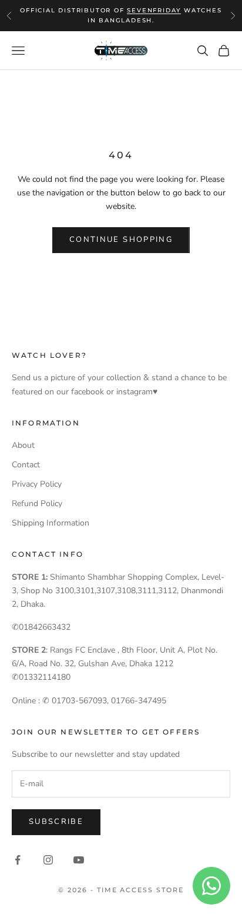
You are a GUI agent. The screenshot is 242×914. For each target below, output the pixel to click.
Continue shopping (121, 239)
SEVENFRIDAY (154, 10)
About (23, 445)
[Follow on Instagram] (48, 860)
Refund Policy (37, 503)
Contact (26, 464)
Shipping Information (50, 523)
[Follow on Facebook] (17, 860)
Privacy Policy (37, 484)
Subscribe (56, 821)
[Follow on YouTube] (79, 860)
